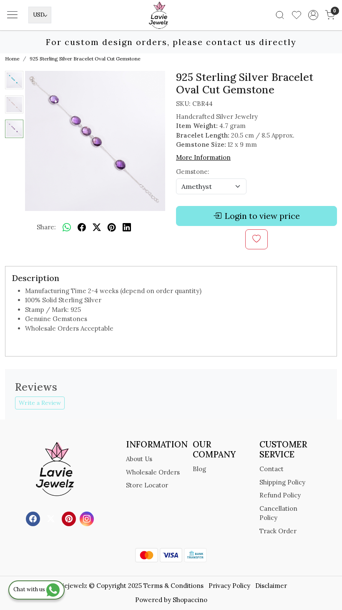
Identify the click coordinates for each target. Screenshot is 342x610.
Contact (271, 469)
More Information (203, 157)
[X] (52, 518)
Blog (199, 469)
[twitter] (96, 227)
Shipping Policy (282, 482)
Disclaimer (271, 586)
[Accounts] (313, 15)
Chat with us (29, 589)
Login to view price (262, 216)
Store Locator (147, 485)
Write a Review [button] (40, 403)
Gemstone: (192, 172)
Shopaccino (190, 600)
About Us (139, 459)
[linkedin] (126, 227)
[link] (280, 15)
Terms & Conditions (173, 586)
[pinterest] (111, 227)
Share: (46, 227)
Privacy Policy (229, 586)
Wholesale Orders (153, 472)
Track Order (278, 531)
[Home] (171, 27)
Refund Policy (280, 495)
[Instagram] (88, 518)
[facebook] (81, 227)
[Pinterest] (70, 518)
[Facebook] (34, 518)
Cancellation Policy (278, 513)
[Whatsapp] (66, 227)
